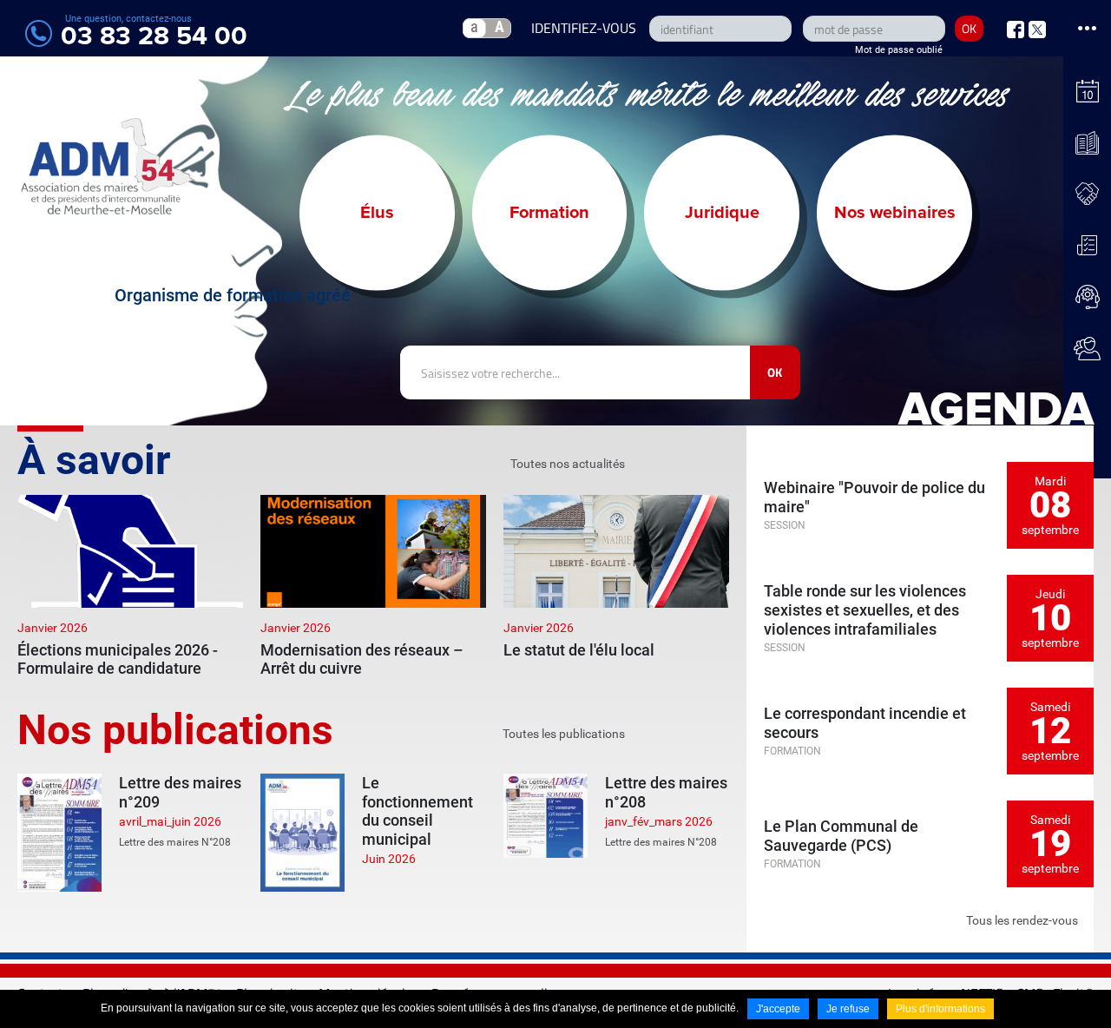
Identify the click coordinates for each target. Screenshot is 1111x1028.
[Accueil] (108, 166)
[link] (130, 586)
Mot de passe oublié (899, 50)
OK (969, 28)
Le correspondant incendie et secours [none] (865, 722)
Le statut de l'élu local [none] (578, 650)
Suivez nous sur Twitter (1037, 29)
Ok (774, 372)
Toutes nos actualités (567, 464)
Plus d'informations (940, 1009)
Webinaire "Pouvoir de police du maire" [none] (874, 497)
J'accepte (778, 1009)
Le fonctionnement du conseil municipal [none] (417, 811)
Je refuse (848, 1009)
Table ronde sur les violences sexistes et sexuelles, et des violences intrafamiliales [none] (865, 609)
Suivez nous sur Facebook (1015, 29)
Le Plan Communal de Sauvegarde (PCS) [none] (841, 835)
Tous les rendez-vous (1022, 920)
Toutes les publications (564, 734)
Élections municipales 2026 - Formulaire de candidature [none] (117, 659)
